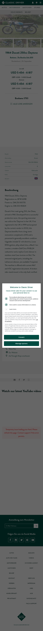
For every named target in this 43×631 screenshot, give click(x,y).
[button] (21, 309)
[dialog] (21, 315)
